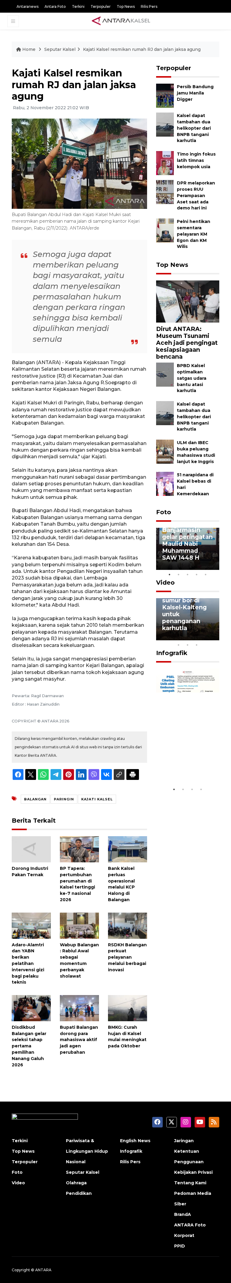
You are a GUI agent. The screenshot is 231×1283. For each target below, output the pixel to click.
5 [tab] (206, 574)
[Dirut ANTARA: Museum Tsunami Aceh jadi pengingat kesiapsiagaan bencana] (187, 301)
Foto (163, 512)
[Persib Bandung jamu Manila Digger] (165, 95)
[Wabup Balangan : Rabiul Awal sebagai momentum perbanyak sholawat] (79, 925)
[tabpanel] (187, 549)
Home (29, 49)
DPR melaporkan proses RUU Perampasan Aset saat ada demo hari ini (196, 195)
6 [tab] (206, 637)
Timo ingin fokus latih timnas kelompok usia (196, 160)
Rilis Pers (149, 6)
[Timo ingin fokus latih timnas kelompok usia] (165, 163)
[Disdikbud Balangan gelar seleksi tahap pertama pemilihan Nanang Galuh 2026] (31, 1008)
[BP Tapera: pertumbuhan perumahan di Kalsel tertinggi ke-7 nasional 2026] (79, 849)
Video (165, 582)
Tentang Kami (190, 1183)
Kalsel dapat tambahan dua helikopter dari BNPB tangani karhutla (194, 128)
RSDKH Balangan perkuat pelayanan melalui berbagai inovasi (127, 957)
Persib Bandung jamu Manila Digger (195, 93)
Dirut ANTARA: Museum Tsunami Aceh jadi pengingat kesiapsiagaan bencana (187, 342)
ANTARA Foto (190, 1225)
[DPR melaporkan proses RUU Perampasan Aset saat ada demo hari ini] (165, 192)
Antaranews (27, 6)
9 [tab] (188, 645)
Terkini (78, 6)
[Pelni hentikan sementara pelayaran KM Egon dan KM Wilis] (165, 230)
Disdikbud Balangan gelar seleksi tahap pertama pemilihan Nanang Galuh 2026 (29, 1046)
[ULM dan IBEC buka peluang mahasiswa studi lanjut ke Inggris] (165, 451)
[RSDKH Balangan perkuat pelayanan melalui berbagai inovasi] (127, 925)
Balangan (35, 799)
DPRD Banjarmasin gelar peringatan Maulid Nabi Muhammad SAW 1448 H (187, 540)
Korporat (184, 1235)
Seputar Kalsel (59, 49)
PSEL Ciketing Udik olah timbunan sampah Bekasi (185, 762)
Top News (126, 6)
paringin (64, 799)
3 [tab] (188, 574)
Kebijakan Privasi (193, 1172)
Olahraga (76, 1183)
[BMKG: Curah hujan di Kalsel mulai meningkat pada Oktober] (127, 1008)
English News (135, 1140)
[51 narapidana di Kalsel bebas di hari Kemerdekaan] (165, 484)
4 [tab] (197, 574)
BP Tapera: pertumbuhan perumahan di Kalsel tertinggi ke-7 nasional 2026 (77, 884)
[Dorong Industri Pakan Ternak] (31, 849)
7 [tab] (215, 637)
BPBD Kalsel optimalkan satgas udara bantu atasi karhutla (191, 378)
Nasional (75, 1161)
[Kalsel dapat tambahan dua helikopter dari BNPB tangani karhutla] (165, 124)
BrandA (182, 1214)
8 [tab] (179, 645)
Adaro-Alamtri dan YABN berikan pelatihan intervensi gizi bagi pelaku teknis (28, 963)
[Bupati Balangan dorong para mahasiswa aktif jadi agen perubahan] (79, 1008)
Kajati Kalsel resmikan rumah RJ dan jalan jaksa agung (142, 49)
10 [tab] (197, 645)
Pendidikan (79, 1193)
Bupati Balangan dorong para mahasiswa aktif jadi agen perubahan (79, 1040)
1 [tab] (170, 574)
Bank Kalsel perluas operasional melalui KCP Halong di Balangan (121, 884)
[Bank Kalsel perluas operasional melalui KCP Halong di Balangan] (127, 849)
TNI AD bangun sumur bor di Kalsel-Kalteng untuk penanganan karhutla (185, 611)
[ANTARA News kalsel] (121, 21)
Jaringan (184, 1140)
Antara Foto (55, 6)
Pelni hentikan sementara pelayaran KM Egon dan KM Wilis (193, 234)
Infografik (171, 653)
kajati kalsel (97, 799)
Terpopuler (101, 6)
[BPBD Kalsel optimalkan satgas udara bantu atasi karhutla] (165, 374)
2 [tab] (179, 574)
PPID (179, 1246)
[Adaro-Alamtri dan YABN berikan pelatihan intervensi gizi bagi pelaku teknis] (31, 925)
